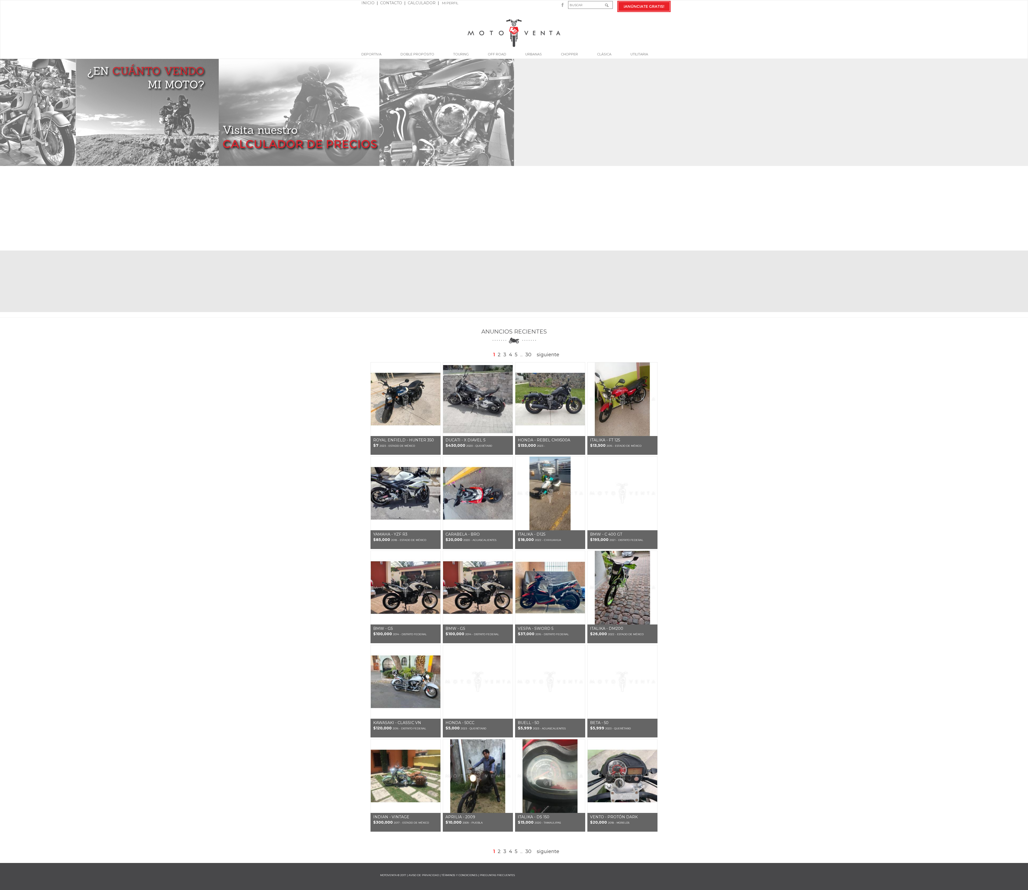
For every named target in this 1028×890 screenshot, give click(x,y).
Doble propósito (417, 54)
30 (528, 355)
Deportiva (371, 54)
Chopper (569, 54)
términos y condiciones (459, 875)
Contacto (391, 3)
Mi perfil (449, 3)
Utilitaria (639, 54)
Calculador (422, 3)
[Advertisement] (514, 208)
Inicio (368, 3)
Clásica (604, 54)
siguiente (548, 355)
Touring (461, 54)
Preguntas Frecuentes (497, 875)
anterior (478, 355)
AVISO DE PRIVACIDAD (424, 875)
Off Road (497, 54)
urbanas (533, 54)
